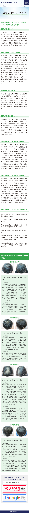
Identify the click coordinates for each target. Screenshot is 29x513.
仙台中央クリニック (9, 2)
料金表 (4, 6)
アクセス (14, 6)
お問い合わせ (24, 6)
